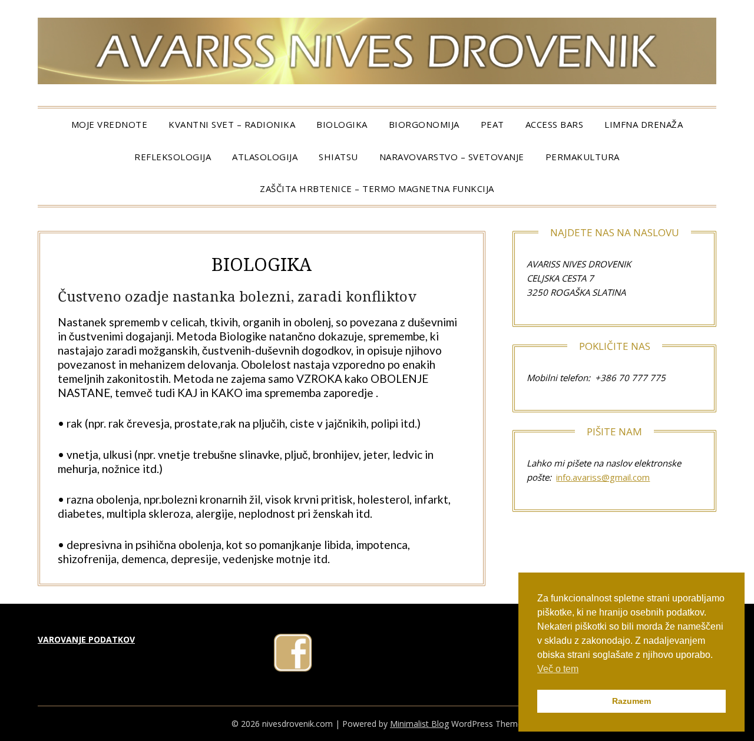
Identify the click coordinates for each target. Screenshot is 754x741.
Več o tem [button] (557, 669)
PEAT (492, 124)
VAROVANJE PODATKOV (86, 639)
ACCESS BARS (554, 124)
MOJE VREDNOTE (109, 124)
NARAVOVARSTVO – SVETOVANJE (451, 157)
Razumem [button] (631, 701)
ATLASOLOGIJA (264, 157)
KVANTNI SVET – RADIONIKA (231, 124)
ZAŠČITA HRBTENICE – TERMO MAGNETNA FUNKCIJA (377, 188)
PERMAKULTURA (582, 157)
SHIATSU (338, 157)
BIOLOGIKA (342, 124)
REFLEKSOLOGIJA (172, 157)
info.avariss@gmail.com (603, 477)
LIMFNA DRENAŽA (643, 124)
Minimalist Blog (419, 723)
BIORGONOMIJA (424, 124)
